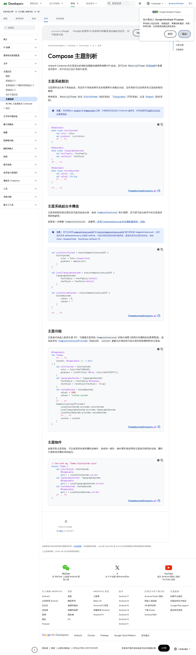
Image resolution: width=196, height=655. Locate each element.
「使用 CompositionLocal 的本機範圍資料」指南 (120, 221)
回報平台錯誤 (176, 596)
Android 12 (124, 619)
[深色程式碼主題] (158, 124)
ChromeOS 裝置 (100, 605)
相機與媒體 (73, 610)
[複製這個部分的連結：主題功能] (64, 331)
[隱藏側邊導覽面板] (34, 650)
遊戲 (70, 596)
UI (38, 11)
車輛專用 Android (101, 610)
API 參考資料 (150, 605)
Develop (8, 11)
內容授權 (77, 546)
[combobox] (120, 3)
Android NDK (151, 614)
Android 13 (124, 614)
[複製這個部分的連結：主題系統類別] (71, 81)
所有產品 (145, 635)
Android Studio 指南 (154, 596)
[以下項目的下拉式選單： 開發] (79, 3)
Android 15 (124, 605)
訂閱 (164, 648)
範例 (34, 18)
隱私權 (71, 614)
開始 (184, 34)
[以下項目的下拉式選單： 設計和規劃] (63, 3)
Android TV (98, 614)
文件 (46, 18)
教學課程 (20, 18)
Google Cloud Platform (125, 635)
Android (46, 596)
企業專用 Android (50, 601)
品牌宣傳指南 (64, 648)
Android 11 (124, 624)
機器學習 (72, 601)
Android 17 (124, 596)
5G (69, 619)
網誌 (44, 619)
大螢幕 (96, 596)
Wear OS (97, 601)
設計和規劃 (54, 3)
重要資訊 (34, 3)
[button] (17, 39)
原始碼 (151, 65)
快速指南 (60, 18)
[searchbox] (19, 27)
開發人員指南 (151, 601)
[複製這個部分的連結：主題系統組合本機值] (82, 206)
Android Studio (176, 3)
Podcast (45, 624)
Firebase (104, 635)
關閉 (170, 34)
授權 (53, 648)
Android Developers (56, 45)
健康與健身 (73, 605)
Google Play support (179, 605)
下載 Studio (150, 610)
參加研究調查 (176, 610)
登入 (61, 531)
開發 (73, 3)
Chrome (91, 635)
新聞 (44, 614)
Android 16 (124, 601)
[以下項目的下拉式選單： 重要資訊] (42, 3)
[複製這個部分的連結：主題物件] (64, 442)
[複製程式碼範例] (162, 124)
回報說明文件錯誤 (178, 601)
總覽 (5, 18)
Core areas (25, 11)
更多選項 (90, 3)
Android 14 (124, 610)
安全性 (45, 605)
